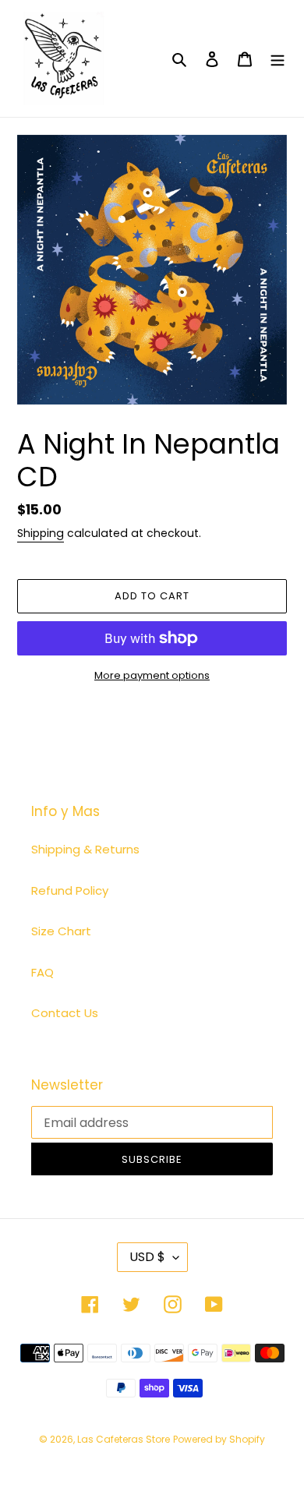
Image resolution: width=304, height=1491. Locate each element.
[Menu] (277, 59)
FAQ (42, 972)
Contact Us (64, 1013)
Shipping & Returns (85, 849)
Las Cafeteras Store (123, 1439)
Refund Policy (69, 890)
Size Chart (61, 931)
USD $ (147, 1257)
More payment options (152, 675)
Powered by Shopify (219, 1439)
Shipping (40, 533)
